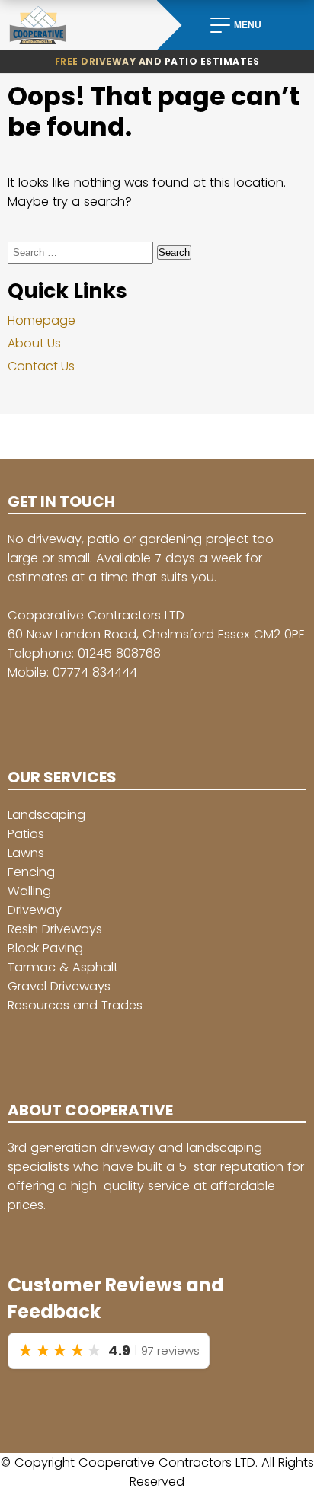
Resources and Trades (75, 1005)
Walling (29, 891)
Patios (26, 834)
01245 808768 (119, 653)
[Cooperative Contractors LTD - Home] (78, 25)
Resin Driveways (55, 929)
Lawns (26, 853)
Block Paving (45, 948)
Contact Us (41, 366)
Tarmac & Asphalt (63, 967)
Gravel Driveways (59, 986)
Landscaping (46, 815)
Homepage (41, 320)
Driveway (35, 910)
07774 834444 (95, 672)
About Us (34, 343)
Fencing (31, 872)
